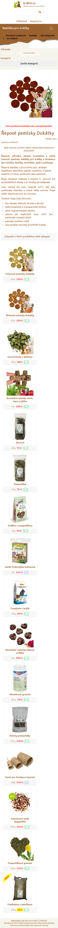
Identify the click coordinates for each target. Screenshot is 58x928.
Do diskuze (12, 38)
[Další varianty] (26, 572)
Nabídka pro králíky (15, 28)
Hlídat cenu (51, 138)
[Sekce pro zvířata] (51, 28)
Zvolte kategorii (29, 63)
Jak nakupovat (47, 35)
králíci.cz (29, 3)
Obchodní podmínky (45, 923)
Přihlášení (21, 21)
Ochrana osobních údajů (19, 925)
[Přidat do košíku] (26, 279)
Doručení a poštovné (16, 35)
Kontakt (33, 35)
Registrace (36, 21)
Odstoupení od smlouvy (39, 925)
